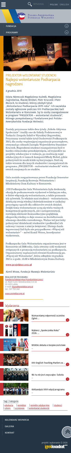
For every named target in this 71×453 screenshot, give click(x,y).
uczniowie (19, 408)
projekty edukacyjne (40, 405)
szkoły (7, 408)
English (64, 4)
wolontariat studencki (39, 408)
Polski (54, 4)
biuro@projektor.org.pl (22, 287)
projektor (22, 405)
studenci (58, 405)
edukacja (8, 405)
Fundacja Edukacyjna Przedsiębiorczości (24, 279)
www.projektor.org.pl (14, 293)
